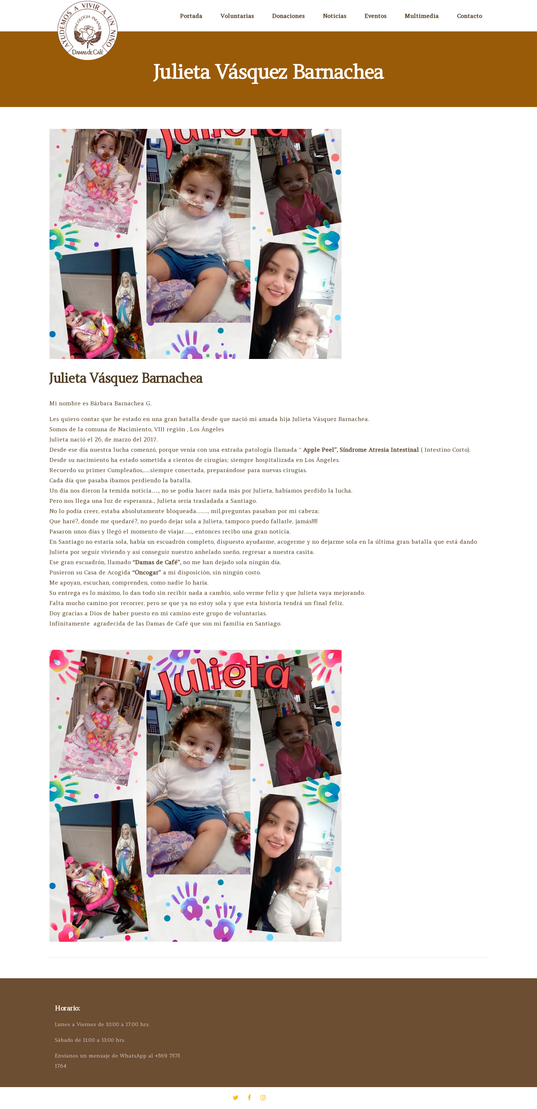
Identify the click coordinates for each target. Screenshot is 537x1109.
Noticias (334, 15)
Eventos (375, 15)
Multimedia (422, 15)
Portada (191, 15)
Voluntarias (237, 15)
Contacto (469, 15)
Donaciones (288, 15)
